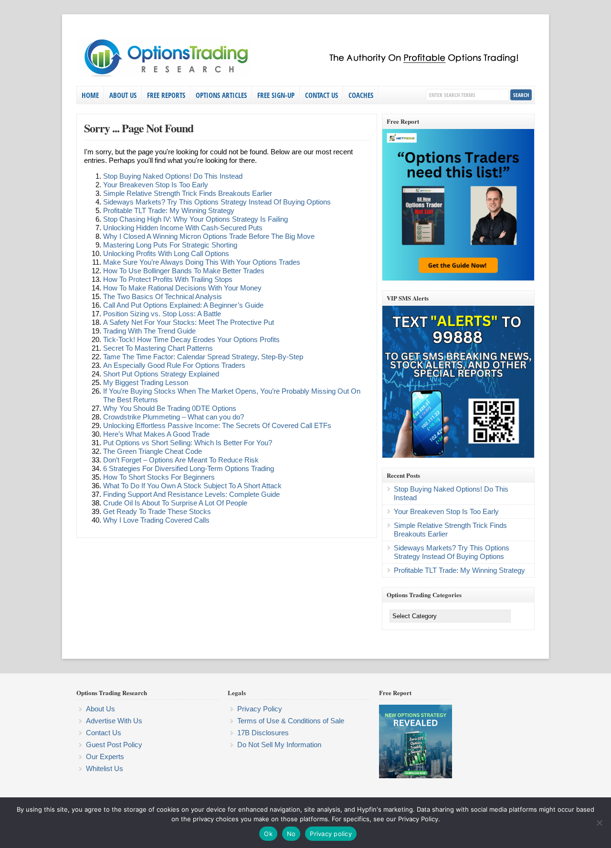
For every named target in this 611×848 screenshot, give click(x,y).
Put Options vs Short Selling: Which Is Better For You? (187, 443)
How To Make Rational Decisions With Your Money (182, 288)
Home (90, 95)
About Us (123, 95)
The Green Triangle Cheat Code (152, 451)
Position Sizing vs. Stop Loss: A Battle (162, 314)
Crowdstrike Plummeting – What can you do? (173, 417)
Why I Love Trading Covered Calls (156, 520)
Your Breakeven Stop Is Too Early (155, 185)
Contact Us (321, 95)
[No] (599, 822)
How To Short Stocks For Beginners (159, 477)
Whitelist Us (104, 768)
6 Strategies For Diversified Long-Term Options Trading (188, 468)
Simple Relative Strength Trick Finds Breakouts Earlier (187, 193)
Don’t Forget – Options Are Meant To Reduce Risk (181, 460)
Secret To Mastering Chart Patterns (158, 348)
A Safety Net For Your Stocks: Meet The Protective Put (188, 322)
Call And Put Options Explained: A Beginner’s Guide (183, 305)
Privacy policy (331, 833)
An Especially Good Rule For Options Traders (174, 365)
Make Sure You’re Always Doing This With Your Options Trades (201, 262)
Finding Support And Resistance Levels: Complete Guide (191, 494)
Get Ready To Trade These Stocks (157, 511)
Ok (268, 833)
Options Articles (221, 95)
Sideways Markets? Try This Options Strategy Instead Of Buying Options (217, 202)
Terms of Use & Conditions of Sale (290, 721)
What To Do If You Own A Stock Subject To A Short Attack (192, 486)
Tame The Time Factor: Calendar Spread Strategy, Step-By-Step (203, 357)
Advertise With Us (114, 721)
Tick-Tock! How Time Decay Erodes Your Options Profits (191, 339)
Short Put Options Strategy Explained (161, 374)
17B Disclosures (263, 733)
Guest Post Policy (114, 745)
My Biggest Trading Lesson (145, 382)
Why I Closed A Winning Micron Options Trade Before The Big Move (209, 236)
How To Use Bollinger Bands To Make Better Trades (183, 271)
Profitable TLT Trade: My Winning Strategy (168, 210)
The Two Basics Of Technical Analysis (162, 296)
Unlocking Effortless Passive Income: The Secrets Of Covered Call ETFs (217, 425)
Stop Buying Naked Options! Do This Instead (172, 176)
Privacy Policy (259, 709)
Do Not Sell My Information (279, 745)
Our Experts (105, 756)
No (291, 833)
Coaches (360, 95)
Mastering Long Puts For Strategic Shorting (170, 245)
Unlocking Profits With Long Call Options (166, 253)
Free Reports (166, 95)
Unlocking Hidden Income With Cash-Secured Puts (183, 228)
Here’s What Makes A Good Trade (156, 434)
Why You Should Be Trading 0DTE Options (169, 408)
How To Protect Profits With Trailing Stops (167, 279)
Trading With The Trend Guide (149, 331)
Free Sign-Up (276, 95)
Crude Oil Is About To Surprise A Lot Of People (175, 503)
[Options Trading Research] (303, 74)
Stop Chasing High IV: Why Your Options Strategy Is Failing (195, 219)
